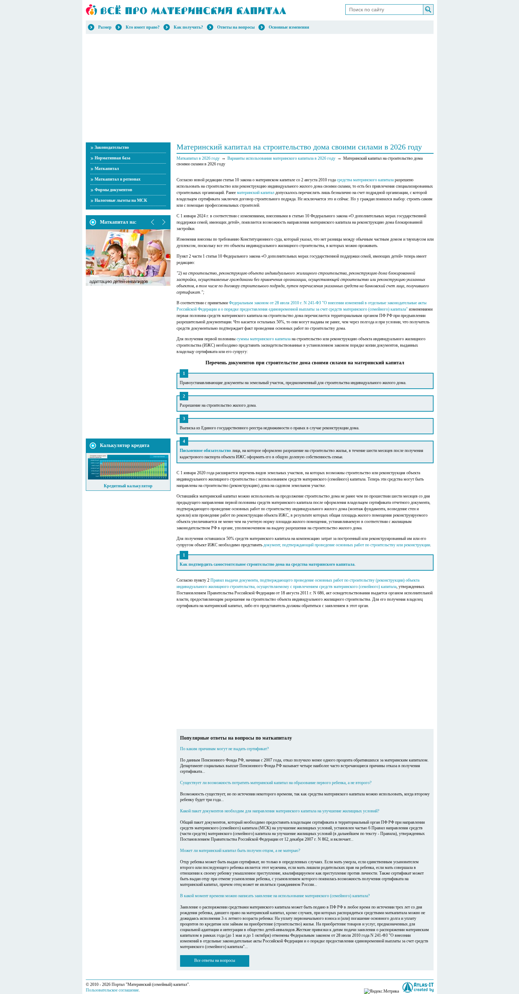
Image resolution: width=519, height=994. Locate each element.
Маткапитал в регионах (118, 179)
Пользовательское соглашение (112, 990)
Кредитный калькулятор (128, 485)
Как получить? (188, 27)
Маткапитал (107, 168)
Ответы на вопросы (236, 27)
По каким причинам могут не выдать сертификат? (224, 748)
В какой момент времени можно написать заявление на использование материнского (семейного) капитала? (275, 895)
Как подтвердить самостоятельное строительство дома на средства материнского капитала (267, 564)
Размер (105, 27)
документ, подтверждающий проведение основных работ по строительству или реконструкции (346, 544)
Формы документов (113, 189)
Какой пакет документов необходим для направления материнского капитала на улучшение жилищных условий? (279, 810)
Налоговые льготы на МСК (121, 200)
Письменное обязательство (205, 450)
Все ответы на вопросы (214, 960)
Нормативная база (112, 157)
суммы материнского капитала (264, 338)
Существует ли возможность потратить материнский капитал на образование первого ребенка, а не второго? (275, 782)
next (163, 222)
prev (153, 222)
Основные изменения (289, 27)
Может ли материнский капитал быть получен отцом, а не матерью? (240, 850)
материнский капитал (255, 192)
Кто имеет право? (143, 27)
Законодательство (112, 147)
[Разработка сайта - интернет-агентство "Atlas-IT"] (418, 987)
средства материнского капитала (365, 179)
